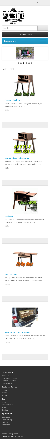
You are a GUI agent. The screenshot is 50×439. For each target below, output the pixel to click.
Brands (4, 402)
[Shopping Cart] (43, 2)
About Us (5, 376)
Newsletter (6, 425)
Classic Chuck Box (13, 100)
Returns (4, 393)
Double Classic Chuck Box (17, 158)
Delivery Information (9, 378)
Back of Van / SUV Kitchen (17, 332)
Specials (5, 410)
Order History (7, 419)
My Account (6, 417)
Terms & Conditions (9, 381)
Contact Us (6, 390)
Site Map (5, 395)
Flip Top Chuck (12, 274)
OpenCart (14, 434)
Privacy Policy (7, 383)
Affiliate (4, 407)
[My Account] (36, 2)
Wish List (5, 422)
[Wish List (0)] (40, 2)
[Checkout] (46, 2)
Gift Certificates (7, 405)
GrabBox (9, 216)
